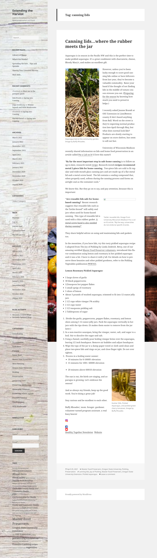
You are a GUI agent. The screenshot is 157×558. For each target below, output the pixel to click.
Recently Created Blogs (21, 315)
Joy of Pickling (95, 471)
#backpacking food (23, 468)
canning (34, 486)
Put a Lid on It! (85, 154)
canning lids (84, 471)
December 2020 (18, 172)
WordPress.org (18, 235)
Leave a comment (108, 474)
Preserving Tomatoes (21, 389)
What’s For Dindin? (20, 59)
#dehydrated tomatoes (22, 471)
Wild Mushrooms (19, 406)
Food (20, 508)
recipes (35, 544)
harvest (22, 510)
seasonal (14, 548)
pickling (33, 535)
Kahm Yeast (17, 355)
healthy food (27, 510)
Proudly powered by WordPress (78, 494)
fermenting (15, 508)
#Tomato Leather (17, 486)
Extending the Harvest (22, 12)
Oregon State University (22, 368)
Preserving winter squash (22, 393)
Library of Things (19, 55)
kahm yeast (15, 513)
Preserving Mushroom (32, 538)
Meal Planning (18, 363)
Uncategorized (18, 402)
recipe (95, 165)
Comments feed (18, 230)
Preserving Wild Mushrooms (20, 541)
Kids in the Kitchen (24, 513)
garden (17, 510)
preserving (19, 538)
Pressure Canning (19, 398)
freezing (15, 351)
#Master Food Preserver (22, 480)
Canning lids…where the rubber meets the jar (98, 43)
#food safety (18, 477)
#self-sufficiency (31, 483)
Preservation (17, 376)
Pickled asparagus (90, 474)
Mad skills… (17, 75)
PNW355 (92, 263)
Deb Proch (16, 98)
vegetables (31, 547)
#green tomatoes (30, 478)
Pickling (15, 372)
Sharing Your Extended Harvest (25, 70)
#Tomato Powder (27, 486)
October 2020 (17, 180)
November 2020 (18, 176)
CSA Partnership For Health (24, 497)
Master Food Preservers (22, 359)
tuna (24, 548)
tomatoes (20, 548)
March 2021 (17, 159)
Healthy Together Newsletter (79, 432)
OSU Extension (23, 534)
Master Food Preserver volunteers (99, 250)
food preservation (30, 507)
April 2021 (16, 154)
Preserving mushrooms (21, 385)
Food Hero (16, 346)
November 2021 (18, 146)
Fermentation (17, 342)
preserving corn (19, 381)
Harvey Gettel (18, 118)
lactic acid (33, 513)
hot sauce (34, 510)
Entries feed (17, 226)
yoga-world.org (18, 105)
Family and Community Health (24, 338)
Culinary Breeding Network (20, 500)
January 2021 (17, 167)
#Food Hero (19, 474)
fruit (13, 510)
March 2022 (17, 137)
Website (98, 432)
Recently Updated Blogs (22, 317)
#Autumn (15, 468)
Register (15, 218)
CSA (14, 494)
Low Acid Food (16, 515)
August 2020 (17, 184)
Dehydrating (17, 334)
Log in (14, 222)
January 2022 (17, 142)
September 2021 (19, 150)
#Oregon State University (19, 483)
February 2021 (18, 163)
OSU (13, 535)
